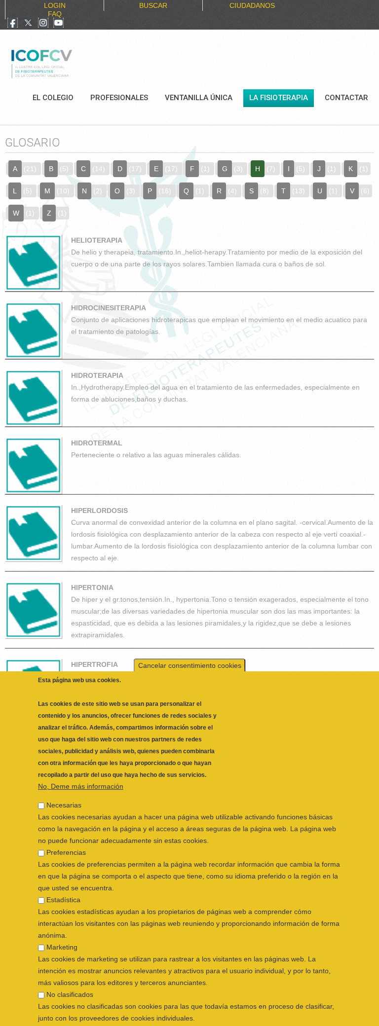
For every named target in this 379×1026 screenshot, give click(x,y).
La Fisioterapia (278, 97)
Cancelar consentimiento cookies (189, 641)
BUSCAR (153, 5)
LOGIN (55, 5)
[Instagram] (43, 24)
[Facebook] (12, 24)
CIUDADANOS (252, 5)
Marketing (61, 923)
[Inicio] (75, 62)
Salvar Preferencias (74, 1013)
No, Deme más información (80, 762)
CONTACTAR (346, 97)
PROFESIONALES (119, 97)
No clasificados (69, 970)
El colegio (53, 97)
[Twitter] (28, 24)
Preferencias (66, 828)
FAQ (55, 14)
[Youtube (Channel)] (58, 24)
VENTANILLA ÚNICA (198, 97)
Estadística (63, 875)
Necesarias (63, 781)
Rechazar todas (250, 1013)
